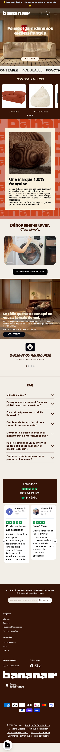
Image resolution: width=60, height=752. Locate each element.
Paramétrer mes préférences (15, 747)
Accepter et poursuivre (44, 747)
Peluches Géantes (10, 631)
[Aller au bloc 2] (28, 366)
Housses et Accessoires (12, 627)
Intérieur (6, 619)
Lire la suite (17, 556)
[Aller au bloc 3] (31, 366)
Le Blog (6, 650)
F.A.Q (5, 646)
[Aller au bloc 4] (34, 366)
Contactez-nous (9, 642)
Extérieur (6, 623)
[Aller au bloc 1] (26, 366)
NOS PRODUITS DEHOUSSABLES (30, 272)
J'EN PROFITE (14, 334)
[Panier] (48, 13)
